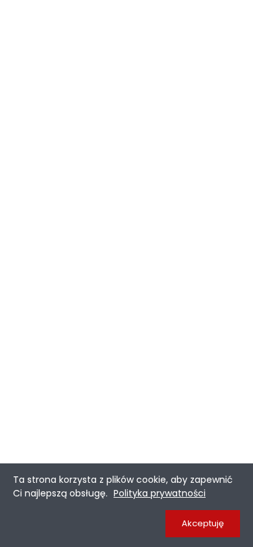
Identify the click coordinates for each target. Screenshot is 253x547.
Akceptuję (203, 523)
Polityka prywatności (160, 493)
